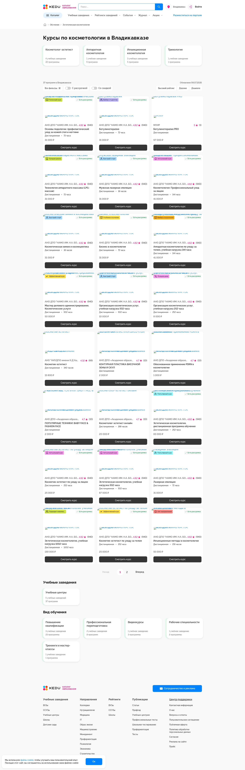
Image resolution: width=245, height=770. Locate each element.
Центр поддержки (180, 699)
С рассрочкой (79, 88)
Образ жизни (86, 724)
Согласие (173, 737)
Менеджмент (86, 734)
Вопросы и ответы (178, 715)
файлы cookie (27, 760)
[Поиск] (159, 6)
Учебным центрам (141, 715)
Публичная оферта (178, 724)
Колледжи (85, 705)
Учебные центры (51, 715)
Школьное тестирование (144, 724)
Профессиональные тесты (145, 720)
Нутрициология (87, 710)
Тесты (135, 734)
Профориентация (88, 739)
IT (81, 720)
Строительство (87, 754)
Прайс (172, 746)
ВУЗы (45, 705)
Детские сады (50, 724)
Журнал (142, 15)
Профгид (136, 710)
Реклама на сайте (177, 742)
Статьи (135, 705)
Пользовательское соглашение (184, 720)
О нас (172, 710)
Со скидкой (104, 88)
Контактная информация (181, 705)
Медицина (85, 715)
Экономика (85, 749)
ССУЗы (46, 710)
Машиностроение (88, 729)
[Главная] (45, 24)
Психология (85, 744)
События (128, 15)
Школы (46, 720)
